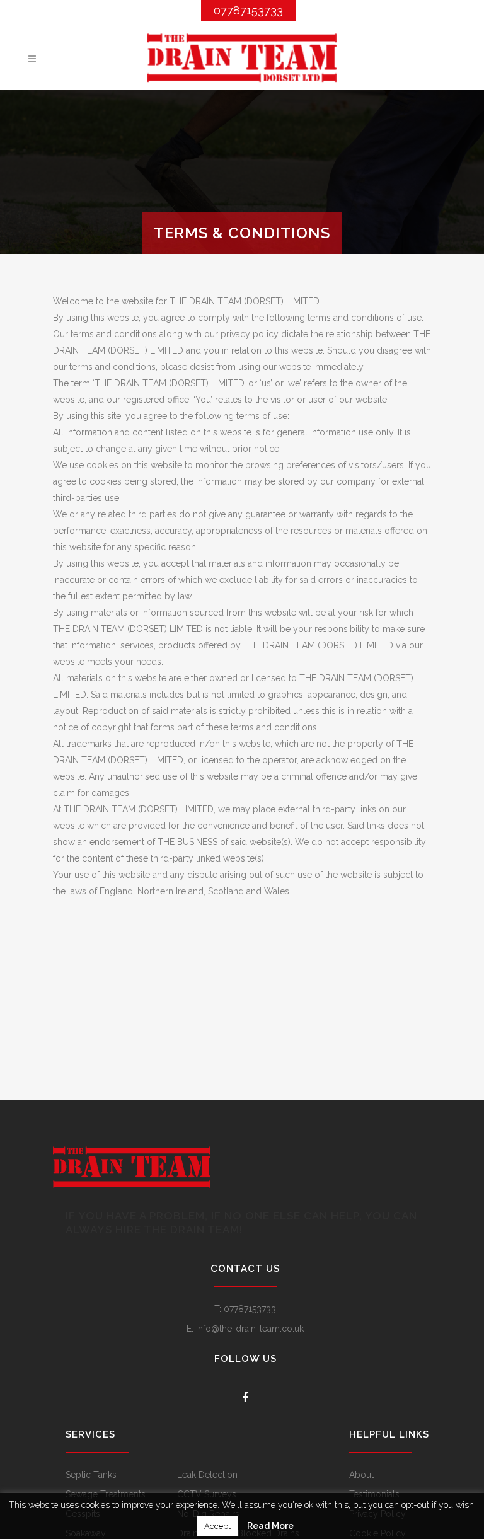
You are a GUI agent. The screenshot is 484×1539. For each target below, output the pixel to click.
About (361, 1475)
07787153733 (248, 10)
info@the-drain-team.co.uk (250, 1328)
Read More (270, 1526)
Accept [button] (217, 1526)
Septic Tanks (91, 1475)
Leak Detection (207, 1475)
